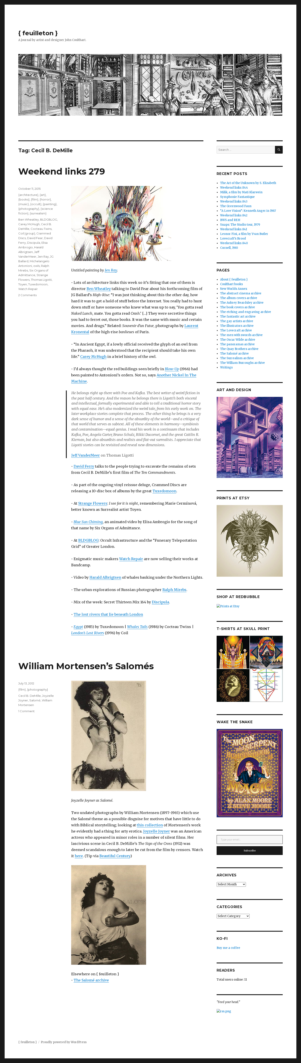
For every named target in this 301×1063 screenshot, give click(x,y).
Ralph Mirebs (174, 589)
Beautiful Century (114, 856)
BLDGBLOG (88, 540)
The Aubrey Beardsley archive (242, 303)
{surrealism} (38, 213)
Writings (226, 367)
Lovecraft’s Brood (233, 238)
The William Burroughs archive (242, 363)
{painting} (50, 204)
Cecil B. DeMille (29, 695)
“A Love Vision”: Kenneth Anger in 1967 (248, 211)
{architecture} (28, 195)
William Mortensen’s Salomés (86, 666)
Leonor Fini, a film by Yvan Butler (244, 234)
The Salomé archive (91, 980)
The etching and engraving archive (245, 312)
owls (36, 266)
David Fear (35, 238)
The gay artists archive (236, 321)
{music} (23, 204)
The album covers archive (238, 298)
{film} (34, 199)
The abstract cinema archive (240, 293)
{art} (43, 195)
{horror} (45, 199)
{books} (24, 199)
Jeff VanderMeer (85, 455)
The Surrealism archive (237, 358)
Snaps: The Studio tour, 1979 (240, 225)
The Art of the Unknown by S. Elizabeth (248, 183)
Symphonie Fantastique (237, 197)
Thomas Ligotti (41, 279)
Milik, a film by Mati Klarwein (241, 192)
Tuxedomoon (164, 491)
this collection (150, 825)
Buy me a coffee (228, 948)
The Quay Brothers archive (239, 349)
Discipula (160, 602)
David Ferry (84, 466)
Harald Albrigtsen (105, 577)
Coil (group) (26, 233)
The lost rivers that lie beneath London (108, 614)
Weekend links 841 (233, 229)
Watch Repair (131, 559)
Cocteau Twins (41, 228)
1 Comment (26, 711)
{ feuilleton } (38, 33)
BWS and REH (230, 220)
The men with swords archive (241, 335)
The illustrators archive (237, 326)
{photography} (28, 208)
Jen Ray (111, 270)
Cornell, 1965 (229, 248)
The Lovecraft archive (236, 330)
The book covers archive (237, 307)
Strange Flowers (92, 503)
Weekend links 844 (234, 188)
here (79, 856)
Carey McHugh (93, 356)
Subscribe (250, 850)
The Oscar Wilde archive (237, 340)
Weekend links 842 (233, 215)
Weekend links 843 (233, 201)
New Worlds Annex (233, 289)
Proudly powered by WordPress (64, 1042)
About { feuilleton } (234, 279)
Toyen (22, 284)
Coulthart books (231, 284)
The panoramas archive (237, 344)
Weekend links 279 (61, 171)
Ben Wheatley (99, 288)
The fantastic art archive (238, 316)
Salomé (35, 700)
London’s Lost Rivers (87, 633)
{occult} (35, 204)
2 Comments (27, 295)
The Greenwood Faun (235, 206)
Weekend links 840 (234, 243)
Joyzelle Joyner (156, 831)
